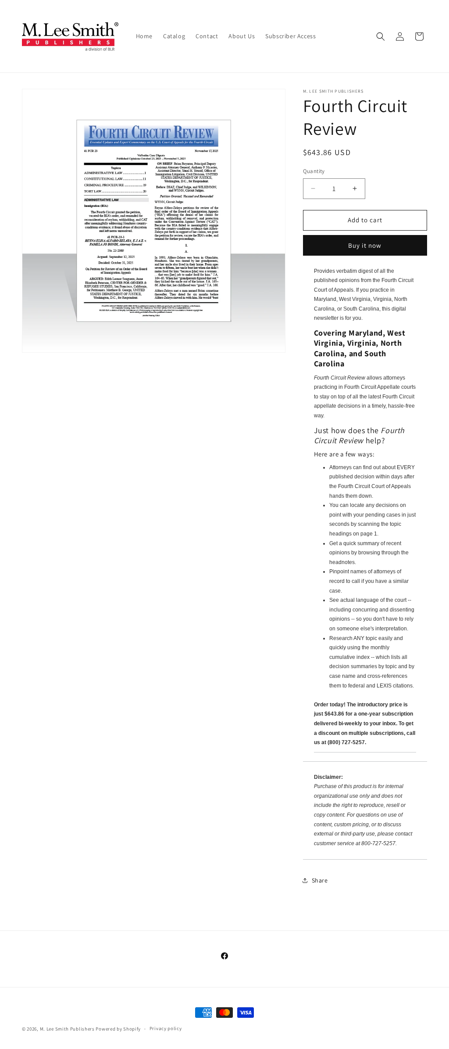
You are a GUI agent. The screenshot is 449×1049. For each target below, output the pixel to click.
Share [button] (320, 880)
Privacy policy (166, 1028)
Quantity (314, 171)
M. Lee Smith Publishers (67, 1029)
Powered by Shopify (118, 1029)
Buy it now (364, 245)
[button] (380, 36)
